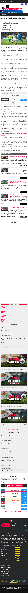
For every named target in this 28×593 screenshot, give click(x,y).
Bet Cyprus (3, 1)
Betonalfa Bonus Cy (5, 575)
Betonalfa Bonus (6, 345)
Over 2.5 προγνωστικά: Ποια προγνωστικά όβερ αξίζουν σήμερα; (18, 195)
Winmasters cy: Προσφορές (8, 460)
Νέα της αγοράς (7, 17)
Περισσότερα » (23, 165)
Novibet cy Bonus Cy (5, 567)
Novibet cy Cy (4, 549)
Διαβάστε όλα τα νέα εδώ (14, 429)
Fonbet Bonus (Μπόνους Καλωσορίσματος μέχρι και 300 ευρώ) (14, 339)
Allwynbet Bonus (6, 335)
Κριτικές (6, 320)
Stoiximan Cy (4, 547)
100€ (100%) (15, 509)
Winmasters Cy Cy (5, 551)
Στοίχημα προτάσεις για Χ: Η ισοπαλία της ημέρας (17, 208)
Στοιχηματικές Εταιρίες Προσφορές (19, 525)
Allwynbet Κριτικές (6, 440)
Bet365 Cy (3, 557)
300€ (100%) (15, 502)
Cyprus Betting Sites (12, 1)
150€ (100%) (15, 499)
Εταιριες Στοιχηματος (15, 486)
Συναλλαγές (15, 524)
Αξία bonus (6, 316)
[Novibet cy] (5, 99)
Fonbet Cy (3, 555)
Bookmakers (7, 308)
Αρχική (2, 17)
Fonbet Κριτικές (5, 443)
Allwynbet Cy (4, 553)
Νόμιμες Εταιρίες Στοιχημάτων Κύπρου (14, 511)
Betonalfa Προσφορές (7, 470)
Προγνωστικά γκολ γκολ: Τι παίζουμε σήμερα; (16, 181)
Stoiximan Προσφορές (7, 455)
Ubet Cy (2, 561)
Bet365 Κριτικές (5, 448)
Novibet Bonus (5, 330)
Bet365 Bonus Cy (5, 573)
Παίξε (24, 490)
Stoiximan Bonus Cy (5, 565)
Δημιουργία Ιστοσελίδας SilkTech (14, 588)
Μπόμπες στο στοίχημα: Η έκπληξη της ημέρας (12, 369)
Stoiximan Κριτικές (6, 435)
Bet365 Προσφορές (6, 468)
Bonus (5, 312)
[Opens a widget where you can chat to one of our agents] (5, 525)
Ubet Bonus (5, 347)
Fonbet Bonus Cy (5, 571)
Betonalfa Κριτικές (6, 446)
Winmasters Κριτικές (7, 438)
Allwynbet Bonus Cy (5, 569)
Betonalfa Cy (4, 559)
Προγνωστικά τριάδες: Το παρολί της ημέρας (11, 387)
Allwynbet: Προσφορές (7, 463)
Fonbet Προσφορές (6, 465)
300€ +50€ (15, 496)
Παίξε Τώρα (23, 99)
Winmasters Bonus (6, 333)
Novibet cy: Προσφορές (7, 457)
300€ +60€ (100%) (15, 490)
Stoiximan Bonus (6, 327)
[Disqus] (14, 243)
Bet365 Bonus (5, 342)
